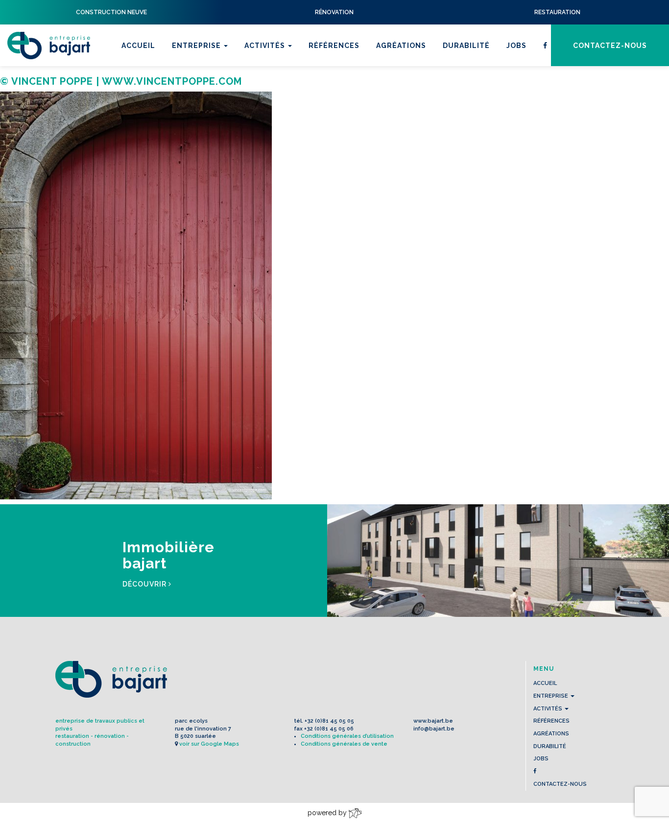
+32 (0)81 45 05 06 (329, 729)
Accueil (138, 45)
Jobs (516, 45)
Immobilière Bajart (286, 116)
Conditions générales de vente (344, 744)
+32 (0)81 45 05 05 (329, 721)
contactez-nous (610, 45)
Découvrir (145, 584)
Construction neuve (290, 103)
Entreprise (197, 45)
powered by (328, 813)
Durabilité (466, 45)
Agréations (401, 45)
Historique (197, 90)
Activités (265, 45)
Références (334, 45)
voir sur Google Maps (209, 744)
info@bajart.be (433, 729)
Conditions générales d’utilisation (347, 736)
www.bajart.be (433, 721)
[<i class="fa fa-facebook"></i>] (545, 45)
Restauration (275, 78)
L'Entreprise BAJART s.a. (48, 45)
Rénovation (271, 90)
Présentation (202, 78)
